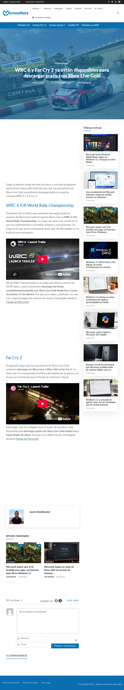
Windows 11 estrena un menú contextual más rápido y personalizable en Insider (100, 300)
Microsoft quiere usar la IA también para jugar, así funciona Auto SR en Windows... (100, 229)
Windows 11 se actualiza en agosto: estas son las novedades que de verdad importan (101, 402)
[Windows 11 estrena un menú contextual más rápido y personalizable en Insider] (101, 285)
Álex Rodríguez (84, 83)
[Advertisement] (42, 158)
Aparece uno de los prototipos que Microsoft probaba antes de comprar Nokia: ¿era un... (100, 367)
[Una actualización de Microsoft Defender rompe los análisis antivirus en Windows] (101, 180)
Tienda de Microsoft (17, 302)
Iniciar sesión (72, 600)
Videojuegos (61, 63)
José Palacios (11, 577)
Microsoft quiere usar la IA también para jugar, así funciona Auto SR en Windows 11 (22, 570)
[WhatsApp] (53, 130)
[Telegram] (67, 130)
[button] (118, 13)
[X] (115, 2)
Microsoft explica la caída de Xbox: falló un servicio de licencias (59, 570)
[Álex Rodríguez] (18, 517)
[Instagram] (112, 2)
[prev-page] (8, 582)
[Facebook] (109, 2)
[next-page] (13, 582)
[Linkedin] (60, 130)
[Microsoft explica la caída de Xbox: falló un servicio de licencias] (61, 552)
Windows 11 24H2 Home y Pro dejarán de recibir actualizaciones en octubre (101, 265)
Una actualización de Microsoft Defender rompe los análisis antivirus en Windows (100, 194)
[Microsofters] (13, 13)
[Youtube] (119, 2)
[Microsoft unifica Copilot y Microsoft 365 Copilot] (101, 320)
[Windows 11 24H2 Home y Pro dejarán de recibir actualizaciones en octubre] (101, 250)
